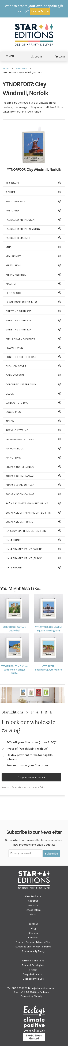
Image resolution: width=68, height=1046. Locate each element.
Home (6, 68)
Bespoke (33, 905)
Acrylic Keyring (17, 430)
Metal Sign (13, 265)
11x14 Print (13, 540)
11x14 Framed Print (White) (24, 549)
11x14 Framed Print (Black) (24, 558)
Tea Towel (12, 183)
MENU (13, 56)
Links (33, 914)
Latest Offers (33, 909)
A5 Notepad (13, 457)
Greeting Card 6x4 (19, 329)
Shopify (38, 996)
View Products (33, 896)
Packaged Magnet (18, 238)
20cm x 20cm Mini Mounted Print (29, 512)
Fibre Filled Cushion (20, 338)
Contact (33, 923)
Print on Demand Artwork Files (33, 942)
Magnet (11, 283)
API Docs (33, 937)
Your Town (21, 68)
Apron (10, 421)
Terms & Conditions (33, 960)
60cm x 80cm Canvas (20, 466)
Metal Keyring (16, 274)
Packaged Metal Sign (20, 219)
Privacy (33, 969)
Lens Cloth (13, 293)
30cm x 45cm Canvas (20, 485)
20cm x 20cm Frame (19, 521)
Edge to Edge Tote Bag (21, 357)
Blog (33, 928)
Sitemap (33, 933)
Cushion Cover (16, 366)
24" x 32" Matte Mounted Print (27, 503)
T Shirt (10, 192)
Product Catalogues (33, 965)
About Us (33, 900)
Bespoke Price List (33, 974)
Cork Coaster (15, 375)
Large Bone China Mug (21, 302)
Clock (10, 393)
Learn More (40, 11)
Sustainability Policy (33, 951)
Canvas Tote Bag (17, 402)
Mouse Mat (13, 256)
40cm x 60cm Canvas (20, 476)
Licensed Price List (33, 978)
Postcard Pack (16, 201)
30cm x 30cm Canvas (20, 494)
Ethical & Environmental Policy (33, 946)
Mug (9, 247)
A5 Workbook (15, 448)
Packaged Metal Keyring (23, 228)
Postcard (12, 210)
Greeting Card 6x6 (19, 320)
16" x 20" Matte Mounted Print (27, 530)
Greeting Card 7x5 (19, 311)
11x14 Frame (14, 567)
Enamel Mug (14, 347)
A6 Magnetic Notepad (20, 439)
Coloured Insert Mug (21, 384)
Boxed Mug (13, 411)
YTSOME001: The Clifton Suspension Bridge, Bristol (14, 670)
